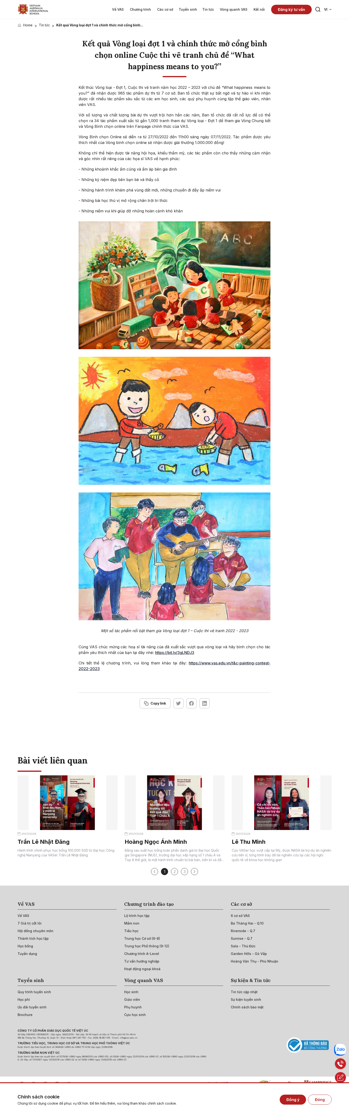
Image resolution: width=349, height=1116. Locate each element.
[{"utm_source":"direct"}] (33, 9)
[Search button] (318, 9)
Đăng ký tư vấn (291, 9)
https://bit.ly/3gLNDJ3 (174, 652)
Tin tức (44, 25)
